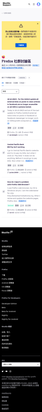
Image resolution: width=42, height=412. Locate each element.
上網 (19, 132)
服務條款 (5, 397)
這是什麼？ (6, 336)
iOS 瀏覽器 (6, 287)
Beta (3, 308)
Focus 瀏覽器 (7, 291)
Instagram (10, 371)
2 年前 (26, 135)
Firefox (12, 132)
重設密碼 (5, 340)
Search (29, 4)
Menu (34, 4)
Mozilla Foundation (19, 379)
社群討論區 (7, 13)
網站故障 (21, 170)
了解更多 (21, 45)
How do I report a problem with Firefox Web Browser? (18, 183)
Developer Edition (9, 304)
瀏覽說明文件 (7, 262)
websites (22, 77)
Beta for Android (9, 311)
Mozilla (7, 232)
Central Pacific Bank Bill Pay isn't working (15, 145)
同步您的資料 (7, 344)
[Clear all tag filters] (29, 77)
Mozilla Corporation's (15, 377)
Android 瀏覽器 (8, 283)
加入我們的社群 (8, 258)
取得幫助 (5, 348)
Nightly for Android (10, 319)
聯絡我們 (5, 409)
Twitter (5, 254)
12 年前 (29, 172)
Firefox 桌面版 (7, 279)
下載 (3, 275)
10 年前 (22, 213)
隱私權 (4, 401)
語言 (3, 360)
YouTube (6, 371)
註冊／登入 (6, 332)
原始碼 (4, 250)
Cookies (5, 405)
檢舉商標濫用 (7, 247)
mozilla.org (6, 393)
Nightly (5, 315)
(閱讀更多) (29, 161)
